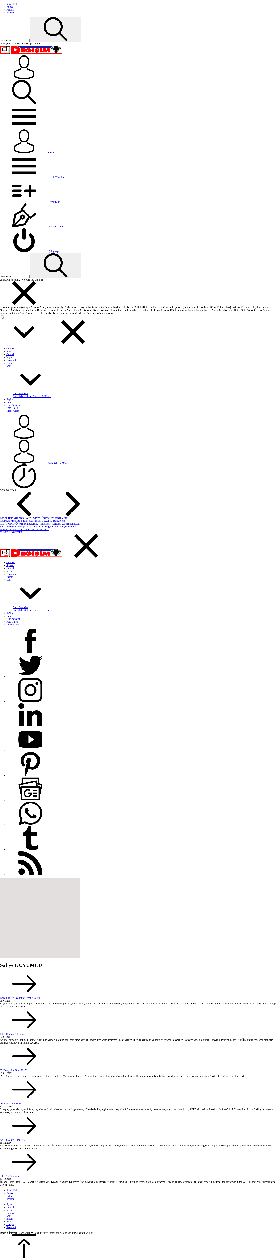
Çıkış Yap (53, 251)
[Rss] (30, 874)
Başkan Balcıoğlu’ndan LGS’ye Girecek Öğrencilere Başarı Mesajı (34, 517)
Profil (51, 152)
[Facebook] (30, 651)
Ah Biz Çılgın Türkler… (12, 1139)
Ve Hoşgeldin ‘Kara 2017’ (13, 1070)
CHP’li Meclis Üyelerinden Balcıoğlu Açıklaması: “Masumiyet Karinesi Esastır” (40, 523)
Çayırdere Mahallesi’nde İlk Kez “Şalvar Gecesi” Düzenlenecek (32, 520)
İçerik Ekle (54, 202)
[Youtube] (30, 750)
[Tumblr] (30, 849)
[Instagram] (30, 701)
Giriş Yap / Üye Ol (57, 462)
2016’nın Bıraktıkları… (12, 1103)
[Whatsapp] (30, 824)
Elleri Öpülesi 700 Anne (12, 1034)
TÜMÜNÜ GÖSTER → (13, 532)
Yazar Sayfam (55, 226)
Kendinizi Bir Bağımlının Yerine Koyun (20, 997)
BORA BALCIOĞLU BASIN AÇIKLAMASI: (24, 529)
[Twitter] (30, 676)
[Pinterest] (30, 775)
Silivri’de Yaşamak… (10, 1176)
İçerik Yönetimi (56, 177)
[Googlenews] (30, 800)
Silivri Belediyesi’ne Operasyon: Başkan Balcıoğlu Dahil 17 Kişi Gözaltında (38, 526)
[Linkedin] (30, 726)
